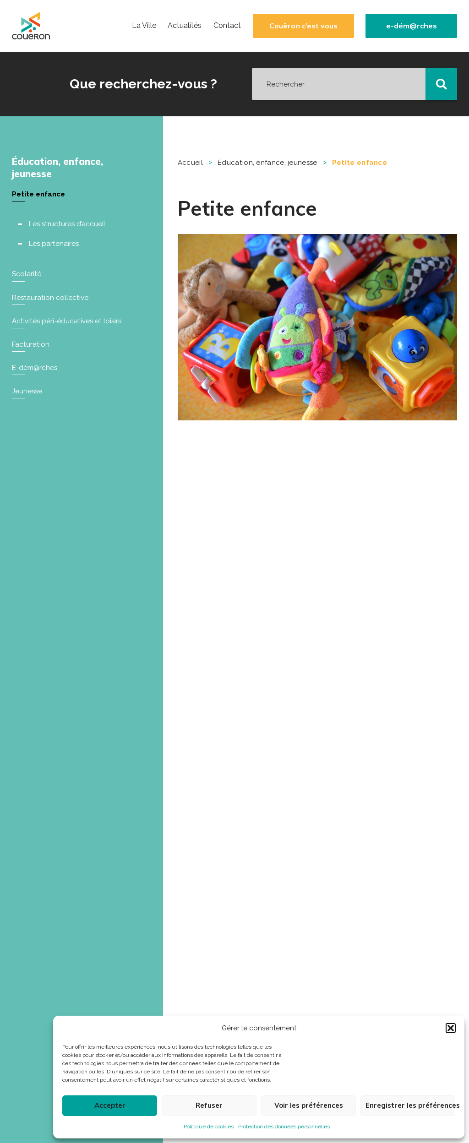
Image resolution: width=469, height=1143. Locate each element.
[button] (450, 1028)
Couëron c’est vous (303, 26)
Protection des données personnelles (284, 1126)
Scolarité (26, 274)
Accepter (109, 1105)
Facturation (30, 344)
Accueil (190, 162)
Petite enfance (38, 194)
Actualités (185, 26)
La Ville (144, 26)
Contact (227, 26)
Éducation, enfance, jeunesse (57, 167)
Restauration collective (50, 298)
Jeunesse (27, 391)
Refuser (209, 1105)
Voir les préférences (308, 1105)
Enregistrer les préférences (410, 1105)
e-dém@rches (411, 26)
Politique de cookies (209, 1126)
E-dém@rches (34, 368)
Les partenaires (54, 243)
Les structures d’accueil (67, 224)
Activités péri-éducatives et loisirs (66, 321)
